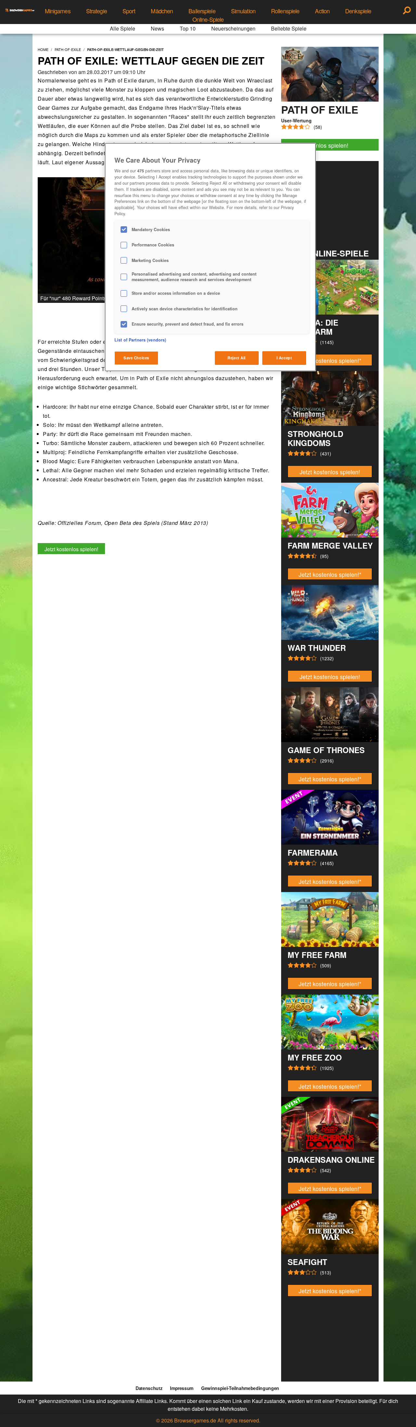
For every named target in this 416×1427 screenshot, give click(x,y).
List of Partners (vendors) (140, 340)
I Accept (284, 357)
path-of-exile (68, 49)
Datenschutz (149, 1388)
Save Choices (136, 357)
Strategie (96, 11)
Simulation (243, 11)
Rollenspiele (285, 11)
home (43, 49)
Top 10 (188, 28)
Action (322, 11)
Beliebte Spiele (288, 28)
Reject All (237, 357)
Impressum (181, 1388)
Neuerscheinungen (233, 28)
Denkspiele (358, 11)
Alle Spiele (122, 28)
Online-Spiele (208, 19)
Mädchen (162, 11)
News (157, 28)
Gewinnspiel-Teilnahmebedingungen (240, 1388)
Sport (129, 11)
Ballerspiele (201, 11)
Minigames (58, 11)
